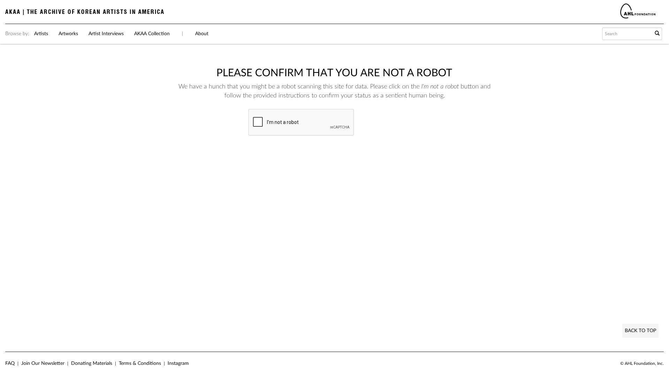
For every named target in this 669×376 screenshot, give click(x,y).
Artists (41, 33)
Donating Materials (91, 363)
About (201, 33)
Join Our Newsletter (42, 363)
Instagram (178, 363)
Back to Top (640, 330)
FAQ (10, 363)
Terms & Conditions (140, 363)
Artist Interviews (106, 33)
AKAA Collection (152, 33)
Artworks (68, 33)
